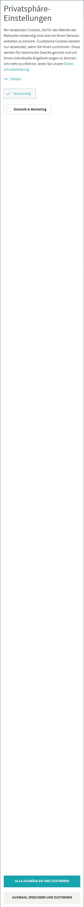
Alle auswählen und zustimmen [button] (42, 881)
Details (15, 78)
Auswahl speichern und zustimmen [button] (42, 897)
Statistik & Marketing (30, 109)
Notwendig (22, 93)
